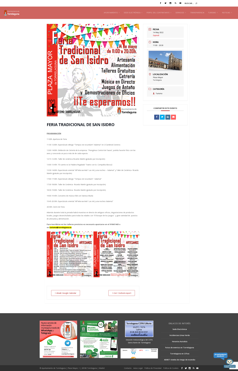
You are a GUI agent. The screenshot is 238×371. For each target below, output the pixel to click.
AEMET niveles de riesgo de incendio (179, 359)
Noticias (226, 13)
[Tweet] (162, 117)
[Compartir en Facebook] (156, 117)
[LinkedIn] (167, 117)
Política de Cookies (170, 368)
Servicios (180, 13)
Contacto (128, 368)
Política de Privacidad (152, 368)
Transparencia (197, 13)
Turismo (212, 13)
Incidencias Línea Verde (180, 335)
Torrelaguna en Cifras (179, 353)
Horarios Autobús (179, 341)
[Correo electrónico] (173, 117)
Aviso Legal (138, 368)
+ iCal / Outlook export (121, 293)
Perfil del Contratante (158, 13)
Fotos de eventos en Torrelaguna (179, 347)
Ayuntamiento (111, 13)
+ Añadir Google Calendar (65, 293)
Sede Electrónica (132, 13)
